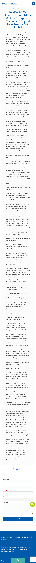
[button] (32, 504)
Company (6, 479)
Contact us (9, 561)
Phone (5, 496)
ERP (21, 8)
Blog (2, 561)
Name (5, 485)
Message (5, 502)
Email (5, 490)
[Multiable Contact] (18, 560)
